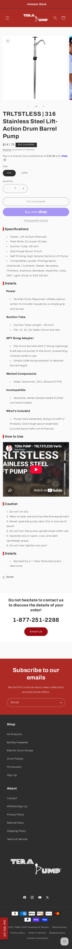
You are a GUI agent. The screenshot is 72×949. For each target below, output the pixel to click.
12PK (26, 173)
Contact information (37, 938)
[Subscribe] (61, 702)
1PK (11, 173)
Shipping (7, 150)
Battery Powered (17, 742)
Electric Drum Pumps (20, 750)
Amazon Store (36, 4)
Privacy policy (17, 933)
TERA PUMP (20, 927)
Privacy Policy (15, 814)
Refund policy (59, 927)
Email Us (36, 631)
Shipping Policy (16, 831)
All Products (14, 734)
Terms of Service (17, 839)
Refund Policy (15, 823)
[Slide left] (28, 106)
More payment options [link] (36, 220)
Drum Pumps (15, 758)
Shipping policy (57, 933)
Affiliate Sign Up (17, 806)
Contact (12, 798)
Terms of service (37, 933)
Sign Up (12, 775)
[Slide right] (44, 106)
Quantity (8, 181)
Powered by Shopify (38, 927)
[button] (7, 18)
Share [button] (10, 577)
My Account (14, 767)
